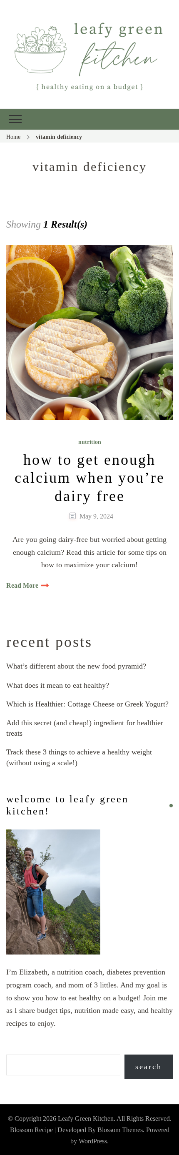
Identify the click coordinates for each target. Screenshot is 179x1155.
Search (148, 1066)
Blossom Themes (120, 1129)
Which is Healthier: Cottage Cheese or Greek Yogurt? (87, 704)
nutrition (89, 442)
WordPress (93, 1141)
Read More (22, 585)
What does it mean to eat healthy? (57, 685)
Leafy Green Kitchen (86, 1118)
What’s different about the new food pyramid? (76, 666)
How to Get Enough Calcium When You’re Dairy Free (90, 477)
